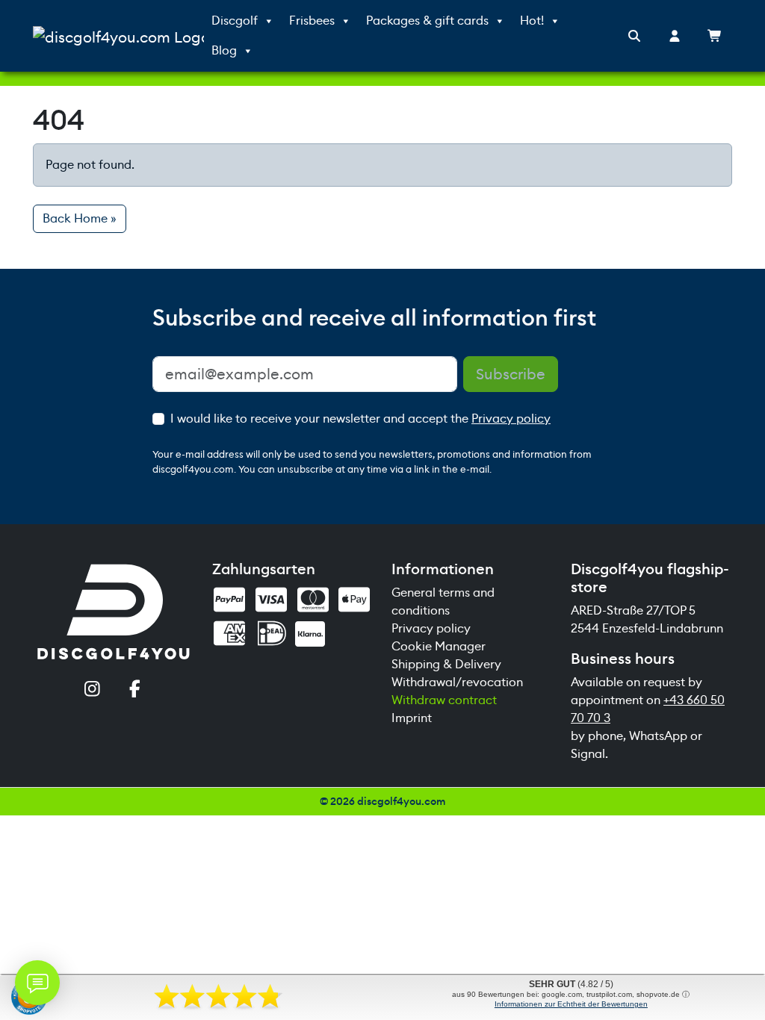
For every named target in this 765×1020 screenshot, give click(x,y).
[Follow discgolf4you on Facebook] (135, 690)
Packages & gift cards (427, 20)
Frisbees (312, 20)
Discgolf (234, 20)
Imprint (411, 718)
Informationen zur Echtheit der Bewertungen (571, 1004)
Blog (224, 50)
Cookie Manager (438, 646)
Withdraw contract (444, 700)
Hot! (532, 20)
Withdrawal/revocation (457, 682)
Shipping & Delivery (446, 664)
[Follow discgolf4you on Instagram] (92, 690)
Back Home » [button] (80, 218)
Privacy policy (511, 418)
